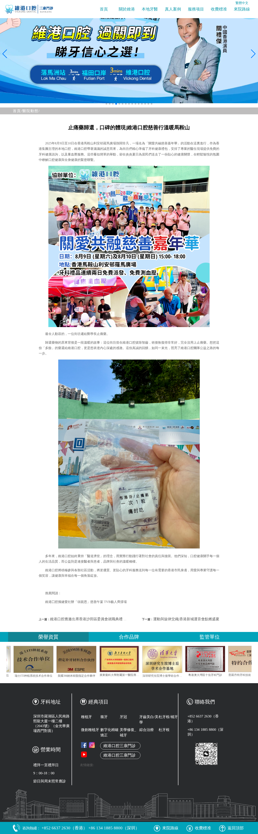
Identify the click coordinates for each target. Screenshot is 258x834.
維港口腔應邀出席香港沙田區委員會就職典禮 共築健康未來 (97, 619)
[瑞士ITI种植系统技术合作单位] (67, 659)
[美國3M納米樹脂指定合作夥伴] (110, 659)
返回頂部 (236, 828)
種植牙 (86, 717)
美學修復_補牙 (128, 732)
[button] (106, 104)
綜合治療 (146, 730)
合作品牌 (129, 637)
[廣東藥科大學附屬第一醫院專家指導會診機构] (153, 659)
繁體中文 (241, 3)
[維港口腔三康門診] (92, 745)
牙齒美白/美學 (148, 719)
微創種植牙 (90, 730)
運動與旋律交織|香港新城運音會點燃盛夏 (186, 619)
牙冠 (123, 717)
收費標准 (219, 9)
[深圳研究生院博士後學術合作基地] (196, 659)
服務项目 (196, 9)
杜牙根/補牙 (168, 717)
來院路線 (242, 9)
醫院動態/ (31, 111)
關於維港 (127, 9)
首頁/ (17, 111)
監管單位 (210, 637)
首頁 (104, 9)
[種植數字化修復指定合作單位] (25, 659)
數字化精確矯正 (109, 732)
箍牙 (104, 717)
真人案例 (173, 9)
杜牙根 (164, 730)
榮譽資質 (48, 637)
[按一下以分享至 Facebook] (84, 745)
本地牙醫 (150, 9)
